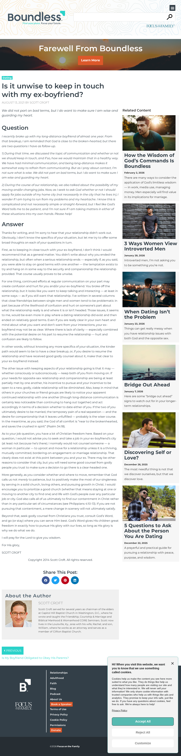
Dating (7, 77)
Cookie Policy (58, 719)
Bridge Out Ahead (147, 385)
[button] (172, 8)
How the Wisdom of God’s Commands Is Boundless (149, 160)
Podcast (55, 694)
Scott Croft (39, 102)
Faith (53, 683)
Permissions (58, 725)
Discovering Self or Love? (147, 455)
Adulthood (57, 678)
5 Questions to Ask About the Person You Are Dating (147, 531)
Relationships (59, 672)
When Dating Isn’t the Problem (147, 314)
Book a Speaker (61, 704)
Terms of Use (58, 709)
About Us (56, 699)
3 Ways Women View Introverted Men (150, 246)
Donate (56, 730)
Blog (53, 688)
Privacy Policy (59, 714)
